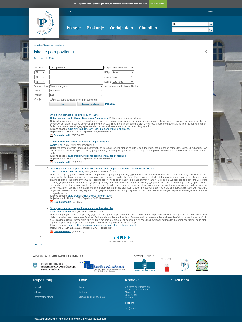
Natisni (52, 58)
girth (85, 195)
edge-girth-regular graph (80, 129)
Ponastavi (110, 104)
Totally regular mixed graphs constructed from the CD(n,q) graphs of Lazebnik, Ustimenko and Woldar (102, 168)
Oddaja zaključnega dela (92, 297)
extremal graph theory (94, 225)
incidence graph (91, 156)
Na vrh (38, 244)
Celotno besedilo (62, 135)
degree (92, 195)
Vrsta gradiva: (41, 86)
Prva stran (38, 45)
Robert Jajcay (77, 171)
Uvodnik (37, 287)
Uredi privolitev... (158, 4)
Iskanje (74, 28)
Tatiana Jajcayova (59, 171)
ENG (69, 11)
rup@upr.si (130, 308)
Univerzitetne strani (43, 297)
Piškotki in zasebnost (95, 318)
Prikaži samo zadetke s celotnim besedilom (75, 99)
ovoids (133, 225)
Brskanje (95, 28)
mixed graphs (105, 195)
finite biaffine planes (120, 129)
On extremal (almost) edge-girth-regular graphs (74, 115)
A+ (42, 58)
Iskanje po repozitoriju (54, 45)
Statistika (148, 28)
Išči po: (38, 95)
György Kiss (80, 118)
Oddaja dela (121, 28)
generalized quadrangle (113, 156)
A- (35, 58)
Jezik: (37, 90)
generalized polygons (118, 225)
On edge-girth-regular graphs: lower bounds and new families (81, 208)
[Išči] (211, 29)
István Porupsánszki (98, 118)
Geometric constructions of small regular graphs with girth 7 (80, 141)
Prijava (210, 11)
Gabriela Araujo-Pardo (61, 118)
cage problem (102, 129)
